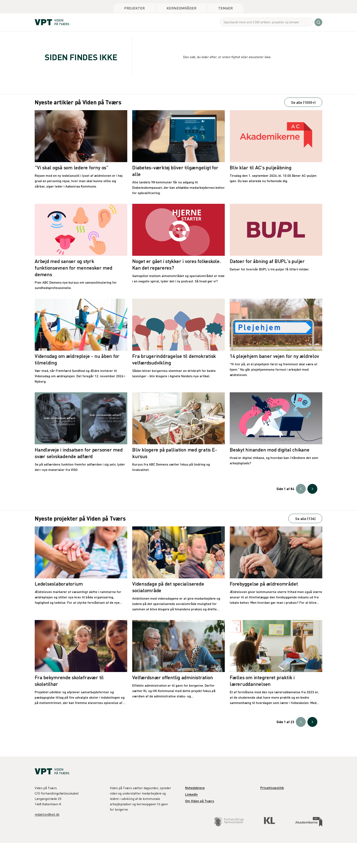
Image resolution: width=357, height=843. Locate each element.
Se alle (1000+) (303, 102)
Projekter (134, 8)
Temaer (225, 8)
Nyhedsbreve (195, 787)
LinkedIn (191, 794)
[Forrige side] (301, 489)
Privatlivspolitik (272, 787)
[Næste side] (312, 489)
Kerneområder (181, 8)
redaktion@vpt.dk (47, 814)
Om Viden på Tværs (199, 801)
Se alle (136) (305, 518)
